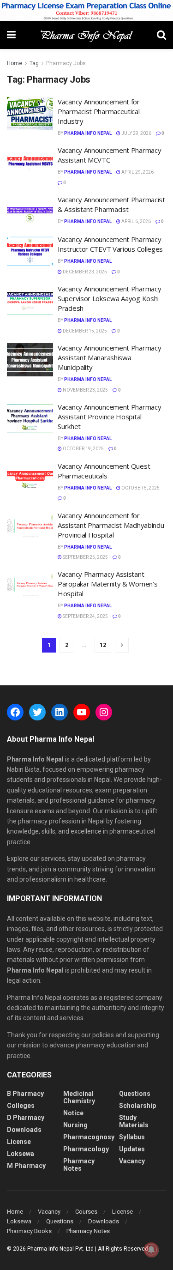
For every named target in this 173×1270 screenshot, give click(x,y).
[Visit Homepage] (86, 35)
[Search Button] (161, 35)
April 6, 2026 (135, 221)
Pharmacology (86, 1149)
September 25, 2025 (85, 557)
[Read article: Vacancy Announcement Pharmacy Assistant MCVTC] (30, 162)
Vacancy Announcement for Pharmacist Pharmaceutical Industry (99, 111)
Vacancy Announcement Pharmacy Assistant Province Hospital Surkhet (109, 416)
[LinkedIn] (59, 712)
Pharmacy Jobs (66, 63)
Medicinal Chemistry (79, 1097)
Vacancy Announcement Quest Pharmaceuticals (104, 470)
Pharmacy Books (29, 1231)
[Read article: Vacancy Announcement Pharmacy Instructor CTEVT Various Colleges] (30, 251)
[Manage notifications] (151, 1249)
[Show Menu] (11, 35)
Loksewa (20, 1153)
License (19, 1141)
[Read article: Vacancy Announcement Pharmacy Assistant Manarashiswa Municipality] (30, 359)
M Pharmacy (26, 1165)
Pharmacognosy (88, 1137)
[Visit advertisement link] (86, 10)
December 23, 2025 (84, 271)
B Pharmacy (25, 1093)
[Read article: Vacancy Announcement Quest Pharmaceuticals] (30, 478)
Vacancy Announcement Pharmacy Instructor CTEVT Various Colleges (110, 244)
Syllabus (132, 1137)
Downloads (24, 1129)
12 (103, 644)
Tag (34, 63)
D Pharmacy (25, 1117)
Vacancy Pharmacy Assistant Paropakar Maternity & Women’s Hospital (107, 583)
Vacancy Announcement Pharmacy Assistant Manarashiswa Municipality (109, 357)
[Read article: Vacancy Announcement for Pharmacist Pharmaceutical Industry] (30, 113)
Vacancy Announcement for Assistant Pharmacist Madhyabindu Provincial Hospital (111, 525)
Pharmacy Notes (79, 1164)
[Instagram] (103, 712)
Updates (132, 1149)
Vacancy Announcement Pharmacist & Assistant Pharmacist (111, 204)
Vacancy (132, 1161)
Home (14, 63)
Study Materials (134, 1121)
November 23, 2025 (85, 390)
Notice (73, 1113)
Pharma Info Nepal (88, 133)
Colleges (21, 1105)
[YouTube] (81, 712)
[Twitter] (37, 712)
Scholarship (137, 1105)
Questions (134, 1093)
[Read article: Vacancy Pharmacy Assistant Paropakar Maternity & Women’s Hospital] (30, 586)
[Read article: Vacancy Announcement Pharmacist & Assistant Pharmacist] (30, 211)
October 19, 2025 (83, 448)
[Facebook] (15, 712)
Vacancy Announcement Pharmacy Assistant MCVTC (109, 154)
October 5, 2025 (140, 487)
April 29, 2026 (137, 172)
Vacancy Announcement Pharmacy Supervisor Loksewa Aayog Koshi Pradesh (109, 298)
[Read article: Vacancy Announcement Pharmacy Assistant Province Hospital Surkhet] (30, 418)
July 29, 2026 (135, 133)
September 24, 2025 (85, 616)
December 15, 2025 (84, 330)
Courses (86, 1211)
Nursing (75, 1125)
